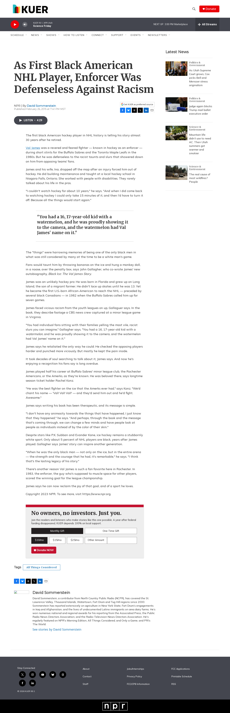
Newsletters (157, 35)
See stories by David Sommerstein (56, 629)
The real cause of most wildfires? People (199, 178)
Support (117, 35)
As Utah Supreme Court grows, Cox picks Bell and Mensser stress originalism (200, 78)
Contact (87, 676)
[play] (15, 24)
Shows (51, 35)
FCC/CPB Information (138, 684)
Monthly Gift (57, 530)
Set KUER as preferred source (138, 104)
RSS (173, 684)
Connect (98, 35)
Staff (85, 684)
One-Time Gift (111, 530)
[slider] (30, 24)
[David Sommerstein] (21, 600)
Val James (33, 148)
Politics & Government (197, 64)
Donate (211, 9)
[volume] (25, 24)
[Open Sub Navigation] (26, 35)
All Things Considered (41, 567)
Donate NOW (45, 550)
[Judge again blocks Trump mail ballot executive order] (176, 104)
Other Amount (96, 540)
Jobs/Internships (135, 669)
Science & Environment (197, 128)
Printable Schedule (181, 676)
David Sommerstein (41, 105)
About (86, 669)
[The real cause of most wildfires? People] (176, 172)
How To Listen (74, 35)
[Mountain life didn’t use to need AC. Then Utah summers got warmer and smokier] (176, 133)
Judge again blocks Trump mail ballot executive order (200, 110)
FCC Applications (180, 669)
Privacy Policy (134, 676)
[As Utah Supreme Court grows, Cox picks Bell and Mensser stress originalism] (176, 68)
